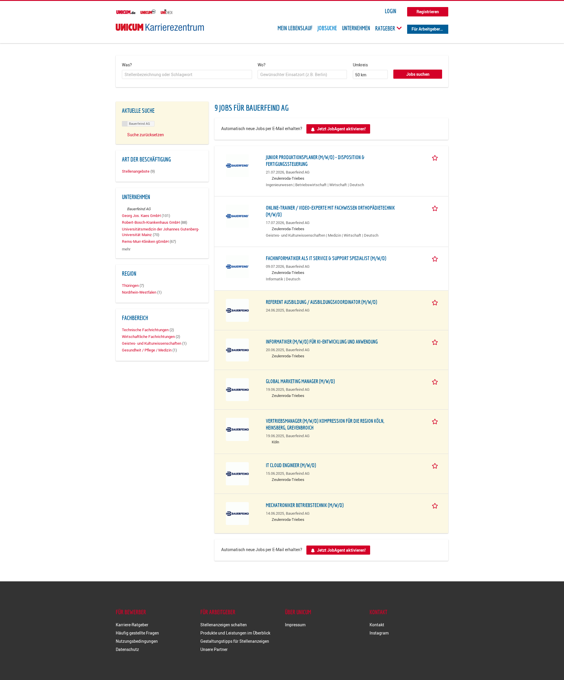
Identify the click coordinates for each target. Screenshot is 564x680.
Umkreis (360, 65)
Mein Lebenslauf (295, 28)
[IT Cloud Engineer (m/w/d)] (237, 473)
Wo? (262, 65)
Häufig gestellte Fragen (137, 633)
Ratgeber (385, 28)
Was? (127, 65)
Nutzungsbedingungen (137, 641)
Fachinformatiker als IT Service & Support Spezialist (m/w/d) (326, 258)
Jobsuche (327, 28)
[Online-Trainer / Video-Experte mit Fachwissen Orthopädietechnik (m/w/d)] (237, 215)
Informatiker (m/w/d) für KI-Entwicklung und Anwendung (322, 342)
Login (390, 11)
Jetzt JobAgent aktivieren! (341, 129)
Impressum (295, 624)
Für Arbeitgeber (426, 29)
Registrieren (428, 11)
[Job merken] (436, 157)
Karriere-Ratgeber (132, 624)
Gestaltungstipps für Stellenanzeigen (234, 641)
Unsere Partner (214, 649)
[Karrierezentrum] (160, 27)
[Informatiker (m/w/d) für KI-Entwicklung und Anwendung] (237, 349)
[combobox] (187, 74)
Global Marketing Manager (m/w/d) (300, 381)
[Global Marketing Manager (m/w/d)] (237, 389)
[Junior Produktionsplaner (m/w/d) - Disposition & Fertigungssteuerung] (237, 165)
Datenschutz (127, 649)
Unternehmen (356, 28)
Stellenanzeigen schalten (223, 624)
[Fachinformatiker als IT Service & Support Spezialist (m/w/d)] (237, 266)
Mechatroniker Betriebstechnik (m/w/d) (305, 505)
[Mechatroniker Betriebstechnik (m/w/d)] (237, 513)
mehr (126, 249)
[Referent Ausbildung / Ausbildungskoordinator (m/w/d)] (237, 309)
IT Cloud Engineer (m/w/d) (291, 465)
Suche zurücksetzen (145, 134)
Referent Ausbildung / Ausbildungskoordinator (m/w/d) (321, 302)
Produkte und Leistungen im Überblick (235, 633)
